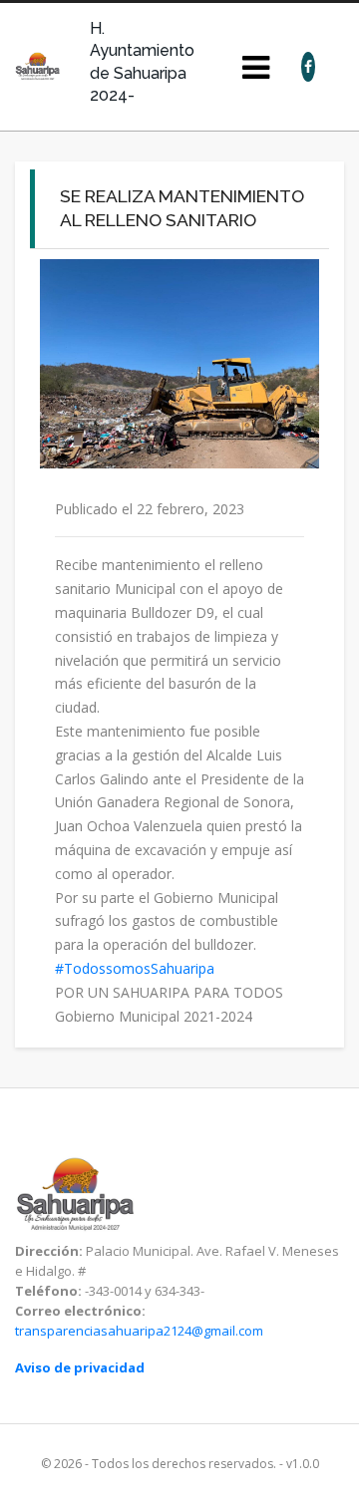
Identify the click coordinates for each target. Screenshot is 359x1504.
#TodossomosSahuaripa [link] (134, 968)
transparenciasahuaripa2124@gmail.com (139, 1331)
